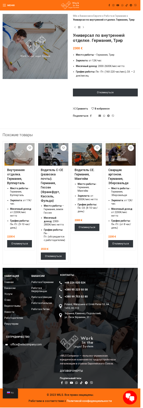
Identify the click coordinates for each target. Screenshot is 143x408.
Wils (75, 15)
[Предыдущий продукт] (75, 27)
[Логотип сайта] (70, 5)
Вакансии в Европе (91, 15)
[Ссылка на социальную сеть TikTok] (127, 5)
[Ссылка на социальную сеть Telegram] (131, 5)
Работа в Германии (115, 15)
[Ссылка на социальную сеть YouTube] (117, 5)
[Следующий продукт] (83, 27)
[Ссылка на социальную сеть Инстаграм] (113, 5)
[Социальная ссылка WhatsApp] (122, 5)
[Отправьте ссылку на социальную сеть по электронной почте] (99, 116)
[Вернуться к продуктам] (79, 27)
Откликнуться (105, 92)
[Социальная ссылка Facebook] (109, 5)
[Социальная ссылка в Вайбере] (135, 5)
